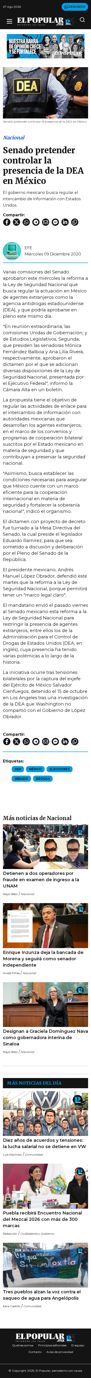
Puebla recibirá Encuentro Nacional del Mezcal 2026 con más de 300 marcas (42, 1219)
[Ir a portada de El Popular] (45, 21)
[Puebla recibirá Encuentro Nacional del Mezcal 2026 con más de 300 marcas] (45, 1186)
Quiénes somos (22, 1345)
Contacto (34, 1352)
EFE (28, 247)
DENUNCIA (76, 7)
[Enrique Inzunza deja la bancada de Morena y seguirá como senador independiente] (45, 925)
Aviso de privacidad (59, 1352)
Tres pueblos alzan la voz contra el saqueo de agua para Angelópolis (42, 1295)
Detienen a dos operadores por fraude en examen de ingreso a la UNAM (41, 880)
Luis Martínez (12, 1154)
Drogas (43, 778)
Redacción (10, 1233)
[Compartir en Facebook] (7, 222)
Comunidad (34, 1154)
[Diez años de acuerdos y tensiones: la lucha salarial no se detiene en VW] (45, 1113)
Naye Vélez (10, 894)
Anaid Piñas (11, 973)
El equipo (77, 1345)
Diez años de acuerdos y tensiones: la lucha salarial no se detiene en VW (45, 1143)
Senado (21, 778)
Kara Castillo (11, 1306)
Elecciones (60, 769)
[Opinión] (45, 46)
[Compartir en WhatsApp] (26, 222)
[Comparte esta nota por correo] (46, 222)
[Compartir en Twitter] (16, 222)
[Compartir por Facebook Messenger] (55, 222)
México (35, 769)
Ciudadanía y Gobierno (37, 1233)
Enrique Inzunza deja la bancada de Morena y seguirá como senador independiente (43, 959)
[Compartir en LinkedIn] (65, 222)
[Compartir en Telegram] (36, 222)
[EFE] (12, 250)
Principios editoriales (52, 1345)
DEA (18, 769)
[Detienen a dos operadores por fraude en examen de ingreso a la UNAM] (45, 846)
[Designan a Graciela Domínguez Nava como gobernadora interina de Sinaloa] (45, 1004)
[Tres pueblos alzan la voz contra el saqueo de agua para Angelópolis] (45, 1265)
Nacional (13, 138)
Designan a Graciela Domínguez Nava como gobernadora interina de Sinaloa (45, 1038)
